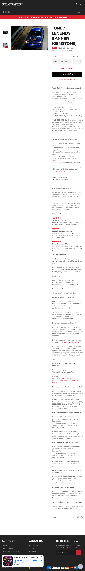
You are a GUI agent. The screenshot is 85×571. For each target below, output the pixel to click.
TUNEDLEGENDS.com (62, 171)
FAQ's (4, 545)
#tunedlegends (59, 163)
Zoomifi (40, 568)
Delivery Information (10, 548)
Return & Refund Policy (11, 552)
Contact (32, 548)
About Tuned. (34, 545)
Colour (54, 56)
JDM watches (63, 378)
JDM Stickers (64, 380)
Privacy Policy (7, 555)
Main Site (32, 552)
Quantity (76, 56)
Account (80, 12)
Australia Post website (72, 342)
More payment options (67, 79)
